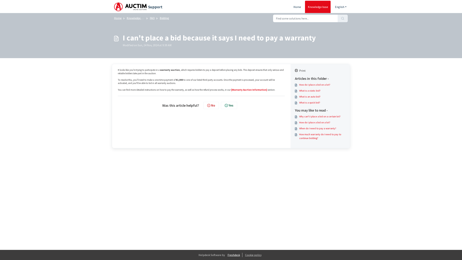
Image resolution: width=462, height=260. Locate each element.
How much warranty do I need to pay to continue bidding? (320, 136)
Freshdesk (234, 255)
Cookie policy (253, 255)
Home (297, 7)
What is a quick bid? (309, 102)
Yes (231, 105)
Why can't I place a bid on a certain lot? (320, 116)
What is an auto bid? (310, 96)
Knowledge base (318, 7)
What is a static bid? (310, 90)
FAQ (152, 18)
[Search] (343, 18)
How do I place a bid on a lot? (314, 84)
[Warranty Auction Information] (249, 89)
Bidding (164, 18)
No (213, 105)
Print (302, 70)
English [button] (339, 7)
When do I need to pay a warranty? (317, 128)
